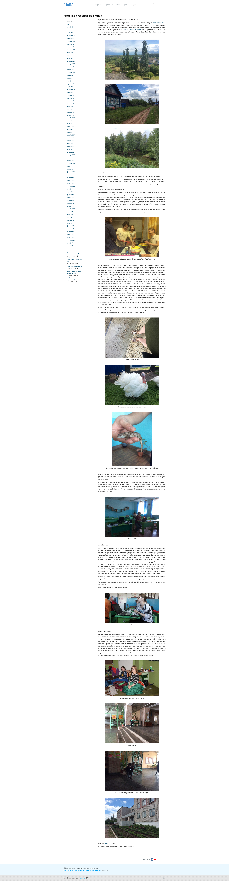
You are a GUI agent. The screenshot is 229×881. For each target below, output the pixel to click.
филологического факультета (73, 870)
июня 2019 (70, 189)
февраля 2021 (70, 152)
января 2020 (70, 175)
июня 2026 (70, 27)
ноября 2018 (70, 203)
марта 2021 (70, 149)
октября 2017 (70, 237)
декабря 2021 (71, 135)
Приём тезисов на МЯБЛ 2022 (75, 266)
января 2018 (70, 229)
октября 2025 (70, 47)
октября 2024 (71, 70)
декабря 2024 (71, 64)
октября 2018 (70, 206)
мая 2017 (69, 249)
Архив (125, 5)
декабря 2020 (71, 155)
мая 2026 (69, 30)
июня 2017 (70, 246)
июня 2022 (70, 124)
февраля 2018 (70, 226)
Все (68, 24)
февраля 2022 (71, 129)
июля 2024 (70, 75)
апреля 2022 (70, 126)
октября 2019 (70, 183)
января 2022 (70, 132)
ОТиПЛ (68, 5)
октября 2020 (71, 160)
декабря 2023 (71, 95)
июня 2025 (70, 52)
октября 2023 (70, 101)
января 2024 (70, 92)
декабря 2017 (70, 232)
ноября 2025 (70, 44)
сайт (105, 843)
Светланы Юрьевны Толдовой (131, 30)
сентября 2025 (71, 50)
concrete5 (83, 878)
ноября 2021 (70, 138)
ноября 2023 (70, 98)
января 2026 (70, 38)
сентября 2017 (71, 240)
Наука (118, 5)
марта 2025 (70, 58)
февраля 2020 (71, 172)
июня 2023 (70, 106)
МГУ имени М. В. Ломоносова (92, 870)
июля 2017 (70, 243)
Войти (163, 878)
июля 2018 (70, 212)
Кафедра (98, 5)
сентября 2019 (71, 186)
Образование (109, 5)
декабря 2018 (70, 200)
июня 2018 (70, 214)
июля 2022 (70, 121)
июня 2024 (70, 78)
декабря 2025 (71, 41)
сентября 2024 (71, 72)
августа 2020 (70, 166)
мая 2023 (69, 109)
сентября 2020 (71, 163)
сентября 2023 (71, 104)
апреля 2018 (70, 220)
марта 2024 (70, 87)
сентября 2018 (71, 209)
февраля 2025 (71, 61)
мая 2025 (69, 55)
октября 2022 (70, 115)
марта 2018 (70, 223)
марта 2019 (70, 192)
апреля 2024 (70, 84)
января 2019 (70, 197)
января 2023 (70, 112)
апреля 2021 (70, 146)
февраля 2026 (71, 35)
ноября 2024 (70, 67)
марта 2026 (70, 33)
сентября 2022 (71, 118)
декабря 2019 (70, 178)
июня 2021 (70, 143)
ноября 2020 (70, 158)
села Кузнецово (158, 23)
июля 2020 (70, 169)
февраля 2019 (70, 195)
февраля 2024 (71, 89)
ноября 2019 (70, 180)
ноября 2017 (70, 234)
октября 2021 (70, 141)
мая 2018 (69, 217)
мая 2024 (69, 81)
